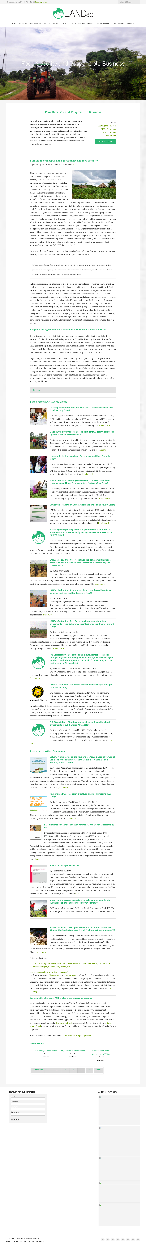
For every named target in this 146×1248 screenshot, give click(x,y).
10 (89, 1069)
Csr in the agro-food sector (45, 1050)
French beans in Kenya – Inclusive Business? (49, 972)
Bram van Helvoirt (64, 1023)
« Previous (38, 1069)
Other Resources (109, 132)
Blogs (81, 23)
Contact (130, 23)
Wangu (74, 975)
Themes (90, 23)
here (72, 715)
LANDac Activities (37, 23)
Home (14, 23)
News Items (111, 135)
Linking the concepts (107, 126)
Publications (118, 23)
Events (73, 23)
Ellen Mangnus (54, 975)
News (65, 23)
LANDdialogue (54, 23)
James (68, 975)
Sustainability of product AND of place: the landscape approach (61, 998)
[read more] (104, 425)
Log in (41, 1241)
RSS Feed (34, 1241)
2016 (73, 164)
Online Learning (103, 23)
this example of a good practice (77, 1035)
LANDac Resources (108, 129)
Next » (98, 1069)
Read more (45, 1057)
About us (23, 23)
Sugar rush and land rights (73, 1050)
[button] (73, 390)
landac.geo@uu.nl (41, 2)
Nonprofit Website (13, 1241)
